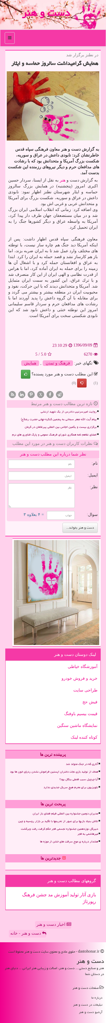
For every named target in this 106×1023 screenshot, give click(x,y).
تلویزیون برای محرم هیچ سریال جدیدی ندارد (71, 787)
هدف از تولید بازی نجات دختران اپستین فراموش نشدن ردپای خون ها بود (54, 772)
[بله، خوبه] (25, 374)
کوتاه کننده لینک (84, 737)
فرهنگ (28, 894)
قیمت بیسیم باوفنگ (80, 714)
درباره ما (96, 997)
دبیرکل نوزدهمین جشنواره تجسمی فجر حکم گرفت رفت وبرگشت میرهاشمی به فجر (59, 831)
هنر (62, 180)
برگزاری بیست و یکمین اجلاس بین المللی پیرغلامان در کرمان (61, 427)
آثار (82, 894)
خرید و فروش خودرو (79, 678)
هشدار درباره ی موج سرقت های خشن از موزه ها (69, 841)
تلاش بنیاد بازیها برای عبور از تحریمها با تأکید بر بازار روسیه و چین (58, 821)
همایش (30, 363)
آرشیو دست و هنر (90, 1012)
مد (50, 894)
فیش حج (89, 702)
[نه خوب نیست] (82, 383)
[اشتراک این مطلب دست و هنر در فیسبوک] (50, 394)
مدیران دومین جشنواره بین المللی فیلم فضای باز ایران (65, 813)
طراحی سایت (85, 690)
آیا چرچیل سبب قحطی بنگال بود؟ (78, 779)
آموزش (61, 894)
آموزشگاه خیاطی (82, 666)
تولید (74, 894)
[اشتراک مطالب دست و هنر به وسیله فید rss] (12, 394)
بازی (91, 894)
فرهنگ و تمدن (58, 363)
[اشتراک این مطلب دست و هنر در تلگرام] (59, 394)
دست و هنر (46, 12)
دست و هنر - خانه (26, 933)
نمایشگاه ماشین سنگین (77, 725)
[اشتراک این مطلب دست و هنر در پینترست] (31, 394)
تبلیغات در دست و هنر (87, 1004)
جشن (41, 894)
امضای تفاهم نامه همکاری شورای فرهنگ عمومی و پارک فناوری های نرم (54, 435)
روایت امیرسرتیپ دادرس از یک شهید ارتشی (69, 412)
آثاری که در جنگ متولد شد (82, 764)
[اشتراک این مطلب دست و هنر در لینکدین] (22, 394)
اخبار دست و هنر (52, 924)
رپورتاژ (89, 901)
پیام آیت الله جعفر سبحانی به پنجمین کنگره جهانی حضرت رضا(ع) (59, 419)
